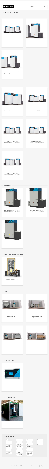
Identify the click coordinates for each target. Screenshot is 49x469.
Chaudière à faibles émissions (19, 451)
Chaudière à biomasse (19, 447)
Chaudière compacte (8, 453)
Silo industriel (8, 450)
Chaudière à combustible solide (8, 446)
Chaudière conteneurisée (39, 444)
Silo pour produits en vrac (19, 440)
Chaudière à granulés (29, 440)
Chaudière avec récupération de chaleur (29, 453)
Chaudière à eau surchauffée (9, 443)
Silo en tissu (29, 446)
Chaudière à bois (29, 444)
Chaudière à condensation (19, 444)
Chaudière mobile (39, 440)
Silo (7, 439)
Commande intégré (29, 450)
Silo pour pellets (19, 454)
